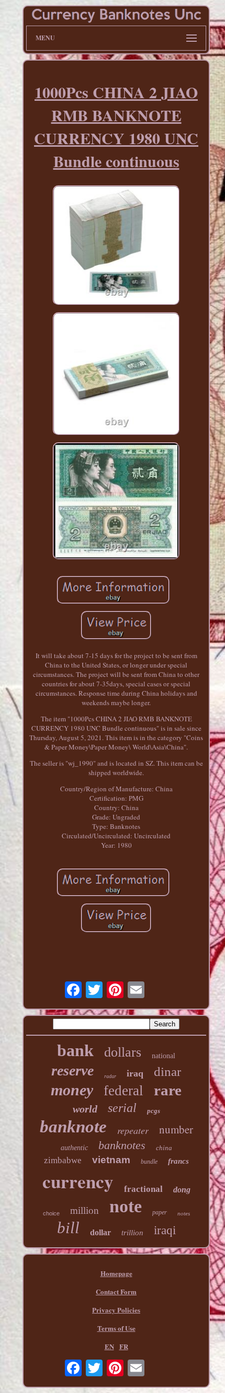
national (163, 1056)
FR (123, 1346)
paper (159, 1212)
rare (168, 1090)
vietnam (111, 1159)
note (125, 1206)
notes (183, 1213)
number (176, 1129)
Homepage (116, 1273)
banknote (73, 1126)
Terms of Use (116, 1328)
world (85, 1109)
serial (122, 1108)
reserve (72, 1070)
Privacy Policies (116, 1310)
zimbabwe (63, 1160)
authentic (74, 1148)
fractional (143, 1189)
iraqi (165, 1230)
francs (178, 1161)
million (84, 1210)
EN (109, 1346)
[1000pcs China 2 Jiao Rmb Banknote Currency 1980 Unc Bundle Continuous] (116, 246)
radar (110, 1076)
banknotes (121, 1145)
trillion (132, 1232)
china (164, 1148)
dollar (100, 1232)
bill (68, 1228)
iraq (135, 1073)
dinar (167, 1071)
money (72, 1089)
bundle (149, 1161)
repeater (133, 1130)
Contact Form (116, 1291)
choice (51, 1213)
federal (123, 1090)
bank (75, 1050)
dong (181, 1189)
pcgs (153, 1111)
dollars (122, 1052)
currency (78, 1181)
